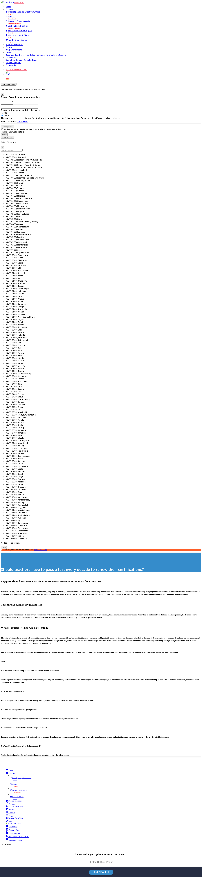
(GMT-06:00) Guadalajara (17, 201)
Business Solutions (14, 44)
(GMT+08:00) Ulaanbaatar (17, 466)
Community (11, 57)
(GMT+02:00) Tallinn (15, 353)
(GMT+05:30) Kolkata (15, 409)
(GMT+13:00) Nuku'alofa (16, 533)
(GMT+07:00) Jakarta (15, 438)
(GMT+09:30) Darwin (15, 484)
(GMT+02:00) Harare (15, 332)
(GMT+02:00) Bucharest (16, 327)
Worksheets (16, 49)
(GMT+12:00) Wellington (17, 528)
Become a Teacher (14, 55)
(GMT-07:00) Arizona (15, 190)
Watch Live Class (40, 550)
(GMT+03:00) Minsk (14, 363)
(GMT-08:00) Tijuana (15, 188)
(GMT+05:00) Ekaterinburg (18, 399)
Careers (62, 55)
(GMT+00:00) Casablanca (17, 255)
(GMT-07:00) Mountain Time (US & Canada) (25, 167)
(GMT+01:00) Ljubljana (16, 291)
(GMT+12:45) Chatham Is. (17, 530)
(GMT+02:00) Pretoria (15, 345)
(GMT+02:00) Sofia (14, 350)
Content (9, 47)
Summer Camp (22, 60)
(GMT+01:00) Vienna (15, 311)
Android (7, 115)
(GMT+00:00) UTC (13, 268)
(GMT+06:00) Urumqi (15, 427)
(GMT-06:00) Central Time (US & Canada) (24, 165)
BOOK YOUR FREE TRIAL (19, 2)
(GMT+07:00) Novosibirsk (17, 443)
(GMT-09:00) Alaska (14, 185)
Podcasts (33, 60)
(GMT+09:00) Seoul (14, 474)
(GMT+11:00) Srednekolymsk (19, 515)
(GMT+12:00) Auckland (16, 518)
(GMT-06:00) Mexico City (17, 203)
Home (8, 6)
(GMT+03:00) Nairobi (15, 368)
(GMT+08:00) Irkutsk (15, 453)
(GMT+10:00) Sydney (15, 502)
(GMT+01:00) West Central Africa (21, 317)
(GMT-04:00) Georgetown (17, 226)
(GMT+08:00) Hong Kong (17, 451)
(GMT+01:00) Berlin (14, 275)
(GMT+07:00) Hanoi (14, 435)
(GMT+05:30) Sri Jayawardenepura (21, 415)
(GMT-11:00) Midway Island (18, 180)
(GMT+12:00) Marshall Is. (17, 525)
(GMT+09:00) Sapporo (15, 471)
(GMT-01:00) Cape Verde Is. (18, 252)
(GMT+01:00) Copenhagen (17, 288)
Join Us (9, 52)
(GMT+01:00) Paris (14, 296)
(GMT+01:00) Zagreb (15, 319)
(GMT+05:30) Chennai (15, 407)
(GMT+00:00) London (15, 172)
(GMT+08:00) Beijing (15, 445)
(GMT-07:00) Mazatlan (15, 196)
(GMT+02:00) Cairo (14, 330)
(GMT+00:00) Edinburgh (16, 260)
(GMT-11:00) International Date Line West (25, 178)
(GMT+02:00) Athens (15, 324)
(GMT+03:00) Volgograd (16, 376)
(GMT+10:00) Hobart (15, 494)
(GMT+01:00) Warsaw (15, 314)
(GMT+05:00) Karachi (15, 402)
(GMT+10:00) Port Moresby (18, 500)
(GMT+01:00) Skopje (15, 306)
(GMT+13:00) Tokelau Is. (16, 538)
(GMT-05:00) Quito (14, 219)
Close (4, 547)
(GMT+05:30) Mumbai (15, 154)
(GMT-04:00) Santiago (15, 232)
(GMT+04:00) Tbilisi (14, 391)
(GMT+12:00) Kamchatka (17, 523)
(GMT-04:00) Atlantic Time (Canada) (22, 221)
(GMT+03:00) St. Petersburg (18, 373)
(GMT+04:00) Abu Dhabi (16, 381)
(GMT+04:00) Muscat (15, 386)
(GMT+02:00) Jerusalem (16, 337)
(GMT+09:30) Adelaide (16, 481)
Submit (4, 134)
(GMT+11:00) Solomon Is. (17, 512)
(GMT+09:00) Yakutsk (15, 479)
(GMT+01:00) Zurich (14, 322)
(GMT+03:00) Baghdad (16, 157)
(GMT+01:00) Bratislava (16, 281)
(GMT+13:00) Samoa (15, 536)
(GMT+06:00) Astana (15, 422)
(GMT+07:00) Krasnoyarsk (17, 440)
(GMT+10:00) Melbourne (17, 497)
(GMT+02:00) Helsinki (15, 335)
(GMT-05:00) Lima (13, 216)
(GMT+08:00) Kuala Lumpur (18, 456)
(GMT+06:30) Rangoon (16, 430)
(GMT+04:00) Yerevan (15, 394)
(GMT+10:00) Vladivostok (17, 505)
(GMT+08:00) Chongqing (16, 448)
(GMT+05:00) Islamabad (16, 170)
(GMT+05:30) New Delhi (16, 412)
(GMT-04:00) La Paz (14, 229)
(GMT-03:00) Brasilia (15, 237)
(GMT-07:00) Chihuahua (16, 193)
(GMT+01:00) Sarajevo (16, 304)
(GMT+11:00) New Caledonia (18, 510)
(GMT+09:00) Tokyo (14, 476)
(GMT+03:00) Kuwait (15, 360)
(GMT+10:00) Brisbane (16, 487)
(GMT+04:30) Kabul (14, 396)
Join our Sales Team (32, 55)
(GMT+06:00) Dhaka (14, 425)
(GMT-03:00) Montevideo (17, 245)
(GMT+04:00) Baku (14, 384)
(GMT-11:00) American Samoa (19, 175)
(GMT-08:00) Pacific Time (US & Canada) (23, 162)
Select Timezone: (9, 121)
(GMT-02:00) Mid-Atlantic (17, 247)
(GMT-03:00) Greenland (16, 242)
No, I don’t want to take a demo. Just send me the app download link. (35, 129)
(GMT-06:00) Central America (19, 198)
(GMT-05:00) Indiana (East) (17, 214)
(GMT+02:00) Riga (14, 348)
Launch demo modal (9, 84)
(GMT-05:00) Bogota (15, 211)
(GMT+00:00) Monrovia (16, 265)
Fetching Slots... (7, 127)
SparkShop (11, 60)
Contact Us (11, 65)
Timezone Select (7, 137)
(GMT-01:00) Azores (14, 250)
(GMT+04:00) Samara (15, 389)
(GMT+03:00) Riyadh (15, 371)
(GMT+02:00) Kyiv (13, 342)
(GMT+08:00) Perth (14, 458)
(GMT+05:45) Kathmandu (17, 417)
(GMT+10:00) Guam (14, 492)
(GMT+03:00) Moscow (15, 366)
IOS (5, 113)
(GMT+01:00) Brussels (15, 283)
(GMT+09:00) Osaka (14, 469)
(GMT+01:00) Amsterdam (17, 270)
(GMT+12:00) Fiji (13, 520)
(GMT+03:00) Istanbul (15, 358)
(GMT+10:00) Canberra (16, 489)
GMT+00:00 (24, 121)
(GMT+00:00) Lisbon (14, 263)
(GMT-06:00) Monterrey (16, 206)
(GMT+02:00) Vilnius (14, 355)
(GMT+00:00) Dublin (14, 257)
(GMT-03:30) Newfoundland (18, 234)
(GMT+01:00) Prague (15, 299)
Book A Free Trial (101, 872)
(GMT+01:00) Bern (14, 278)
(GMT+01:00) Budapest (16, 286)
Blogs (8, 49)
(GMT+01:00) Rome (14, 301)
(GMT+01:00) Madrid (15, 293)
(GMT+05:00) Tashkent (16, 404)
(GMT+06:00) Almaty (15, 420)
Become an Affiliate (50, 55)
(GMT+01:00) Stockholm (16, 309)
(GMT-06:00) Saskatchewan (18, 208)
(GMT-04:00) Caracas (15, 224)
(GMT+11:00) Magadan (16, 507)
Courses (9, 9)
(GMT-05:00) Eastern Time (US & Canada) (24, 160)
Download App (12, 62)
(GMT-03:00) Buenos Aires (17, 239)
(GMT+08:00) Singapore (16, 461)
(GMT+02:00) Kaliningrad (17, 340)
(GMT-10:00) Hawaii (14, 183)
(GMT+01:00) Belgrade (16, 273)
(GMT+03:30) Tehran (15, 378)
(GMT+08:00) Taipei (14, 463)
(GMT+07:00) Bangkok (15, 433)
